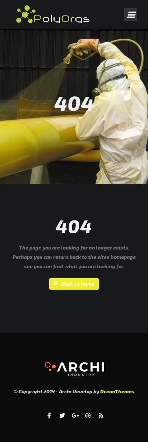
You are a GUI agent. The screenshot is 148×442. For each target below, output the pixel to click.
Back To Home (77, 284)
